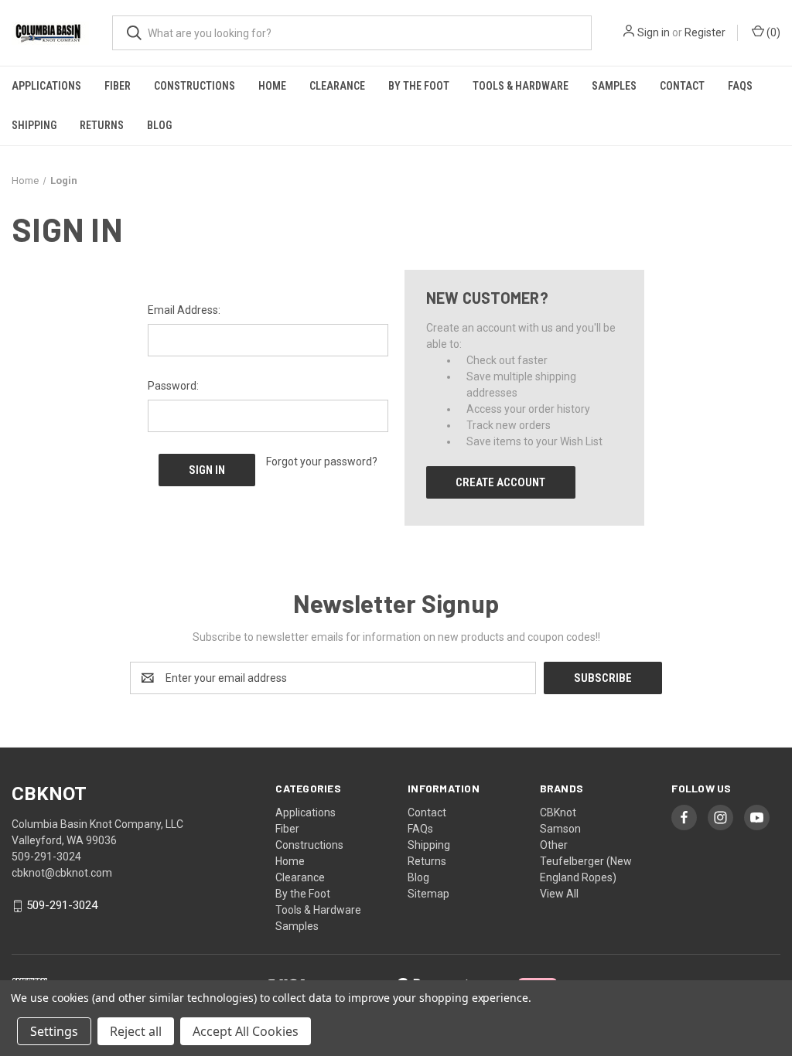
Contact (682, 86)
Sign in (653, 32)
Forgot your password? (321, 461)
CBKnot (558, 812)
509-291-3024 (61, 906)
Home (272, 86)
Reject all (136, 1031)
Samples (614, 86)
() (772, 32)
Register (704, 32)
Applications (46, 86)
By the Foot (418, 86)
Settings (54, 1031)
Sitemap (428, 893)
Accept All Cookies (246, 1031)
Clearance (337, 86)
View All (559, 893)
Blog (159, 125)
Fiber (117, 86)
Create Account (500, 482)
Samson (560, 829)
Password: (173, 386)
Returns (102, 125)
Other (554, 845)
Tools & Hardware (520, 86)
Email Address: (184, 310)
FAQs (740, 86)
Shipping (34, 125)
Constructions (194, 86)
